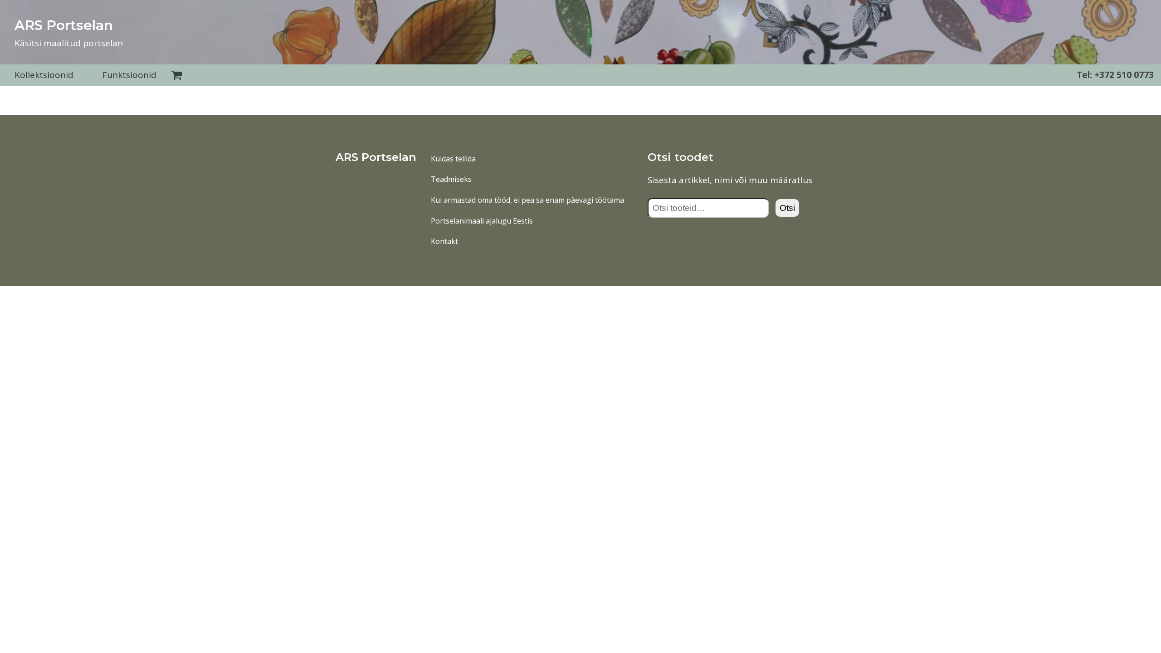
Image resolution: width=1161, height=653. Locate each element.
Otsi (787, 208)
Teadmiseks (451, 179)
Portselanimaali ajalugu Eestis (482, 221)
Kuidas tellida (453, 159)
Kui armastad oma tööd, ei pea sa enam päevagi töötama (527, 200)
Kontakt (444, 241)
